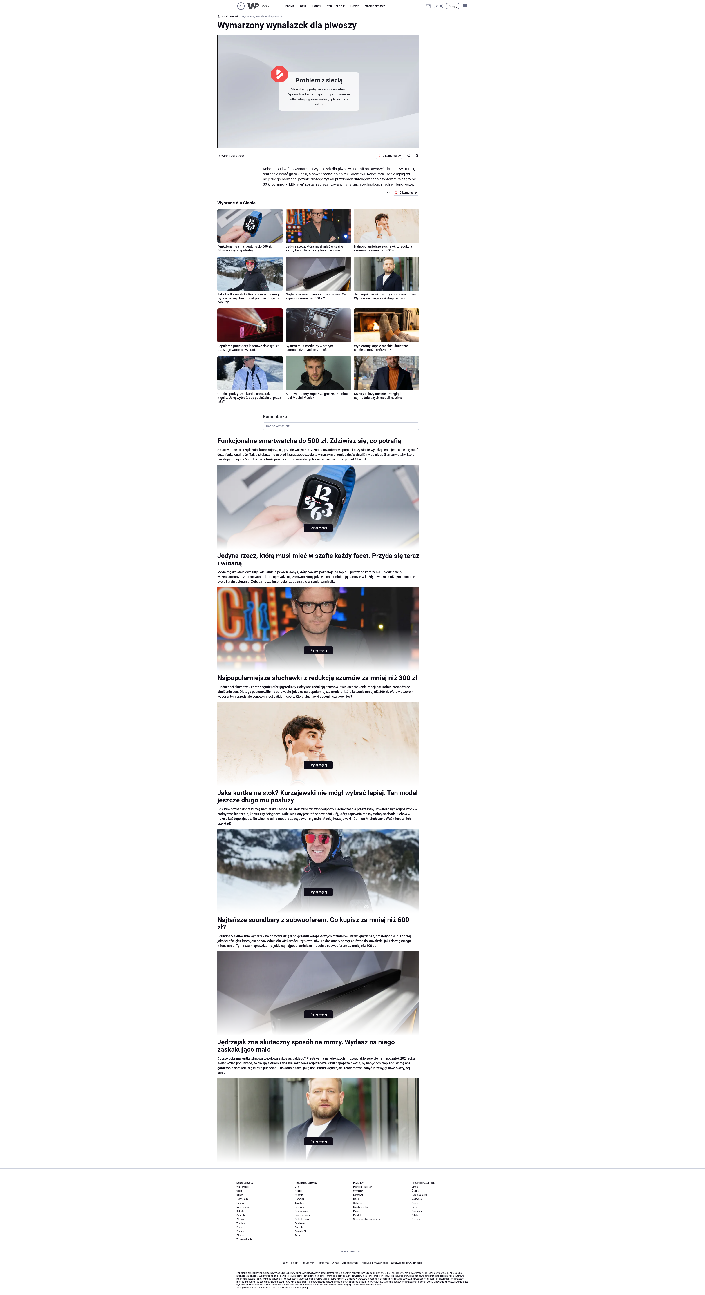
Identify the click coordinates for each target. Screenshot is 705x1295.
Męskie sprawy (375, 6)
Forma (289, 6)
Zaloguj (453, 6)
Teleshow (241, 1223)
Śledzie (415, 1191)
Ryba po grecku (419, 1195)
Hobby (316, 6)
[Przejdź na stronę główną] (241, 8)
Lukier (414, 1207)
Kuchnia (299, 1195)
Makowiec (417, 1199)
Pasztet (357, 1215)
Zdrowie (240, 1219)
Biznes (239, 1195)
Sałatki (415, 1215)
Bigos (356, 1199)
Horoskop (300, 1199)
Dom (297, 1187)
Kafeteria (299, 1207)
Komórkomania (302, 1215)
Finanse (240, 1203)
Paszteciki (417, 1211)
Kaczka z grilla (360, 1207)
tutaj (305, 1287)
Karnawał (358, 1195)
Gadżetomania (302, 1219)
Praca (239, 1227)
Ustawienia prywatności (406, 1263)
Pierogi (356, 1211)
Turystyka (299, 1203)
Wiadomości (242, 1187)
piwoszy (344, 169)
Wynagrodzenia (244, 1239)
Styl (303, 6)
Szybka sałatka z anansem (366, 1219)
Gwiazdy (240, 1215)
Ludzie (354, 6)
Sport (239, 1191)
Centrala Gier (301, 1231)
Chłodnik (357, 1203)
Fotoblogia (300, 1223)
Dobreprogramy (302, 1211)
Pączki (415, 1203)
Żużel (297, 1235)
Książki (298, 1191)
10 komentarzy (391, 155)
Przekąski (416, 1219)
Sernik (415, 1187)
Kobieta (240, 1211)
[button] (438, 6)
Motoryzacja (242, 1207)
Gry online (300, 1227)
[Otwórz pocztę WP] (428, 6)
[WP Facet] (266, 6)
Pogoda (240, 1231)
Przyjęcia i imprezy (362, 1187)
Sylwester (358, 1191)
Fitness (240, 1235)
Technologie (336, 6)
